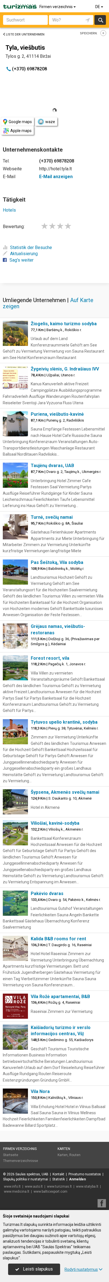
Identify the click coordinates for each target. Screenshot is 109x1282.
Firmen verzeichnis (56, 6)
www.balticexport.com (50, 1191)
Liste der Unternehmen (25, 34)
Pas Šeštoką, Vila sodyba (57, 562)
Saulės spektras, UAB (31, 1174)
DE (98, 6)
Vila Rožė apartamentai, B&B (60, 996)
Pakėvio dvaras (47, 893)
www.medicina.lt (16, 1191)
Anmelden (77, 1179)
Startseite (10, 1155)
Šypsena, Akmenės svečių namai (65, 792)
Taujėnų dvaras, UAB (52, 465)
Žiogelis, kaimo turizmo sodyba (64, 323)
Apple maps (21, 130)
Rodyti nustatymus (81, 1269)
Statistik (58, 1179)
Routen (74, 1155)
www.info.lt (12, 1186)
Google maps (20, 121)
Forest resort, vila (50, 658)
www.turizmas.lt (59, 1186)
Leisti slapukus (37, 1269)
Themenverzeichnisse (20, 1161)
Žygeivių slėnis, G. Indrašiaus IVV (65, 369)
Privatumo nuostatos (84, 1174)
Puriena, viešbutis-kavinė (57, 414)
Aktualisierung (24, 253)
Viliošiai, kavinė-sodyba (55, 823)
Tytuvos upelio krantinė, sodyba (64, 722)
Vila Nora (40, 1091)
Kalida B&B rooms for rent (58, 938)
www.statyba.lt (87, 1186)
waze (50, 121)
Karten (64, 1149)
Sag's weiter (22, 260)
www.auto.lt (34, 1186)
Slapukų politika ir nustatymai (25, 1179)
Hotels (9, 210)
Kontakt (58, 1174)
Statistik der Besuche (31, 247)
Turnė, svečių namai (52, 517)
